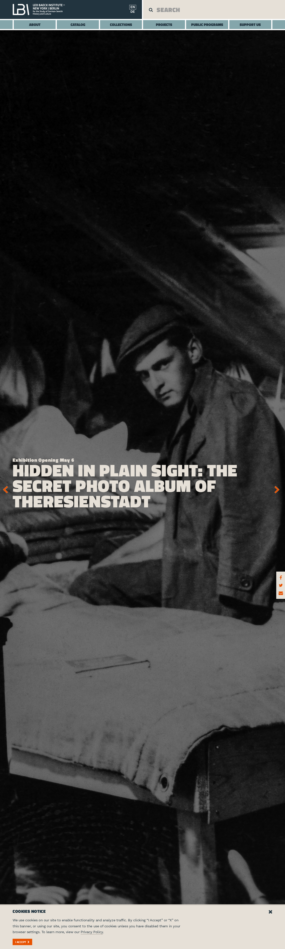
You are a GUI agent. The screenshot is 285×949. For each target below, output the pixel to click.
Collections (121, 24)
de (132, 11)
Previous (7, 489)
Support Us (250, 24)
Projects (164, 24)
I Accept (20, 942)
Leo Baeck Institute (41, 9)
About (35, 24)
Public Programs (207, 24)
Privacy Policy (92, 932)
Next (278, 489)
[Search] (151, 10)
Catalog (78, 24)
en (132, 7)
